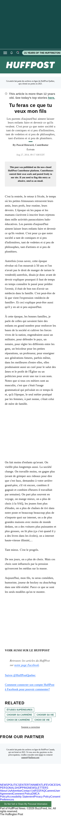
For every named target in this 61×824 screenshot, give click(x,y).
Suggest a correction (30, 727)
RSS (37, 790)
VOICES (53, 784)
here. (51, 97)
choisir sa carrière (19, 714)
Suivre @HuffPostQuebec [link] (20, 675)
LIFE (45, 784)
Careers (49, 790)
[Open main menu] (5, 53)
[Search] (18, 53)
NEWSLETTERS (38, 787)
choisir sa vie (45, 714)
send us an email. (34, 181)
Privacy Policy (42, 796)
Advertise (16, 790)
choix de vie (42, 720)
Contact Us (28, 790)
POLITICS (14, 784)
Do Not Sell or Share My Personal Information (25, 804)
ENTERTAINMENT (31, 784)
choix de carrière (18, 720)
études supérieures (19, 709)
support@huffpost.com (30, 757)
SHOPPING (21, 787)
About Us (5, 790)
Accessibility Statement (20, 796)
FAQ (41, 755)
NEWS (4, 784)
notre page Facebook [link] (26, 665)
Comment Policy (22, 793)
